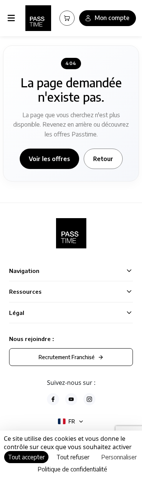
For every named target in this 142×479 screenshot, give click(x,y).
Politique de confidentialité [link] (72, 469)
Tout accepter (26, 457)
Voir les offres (49, 159)
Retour (103, 159)
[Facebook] (53, 399)
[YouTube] (71, 399)
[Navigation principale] (12, 18)
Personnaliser (119, 457)
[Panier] (67, 18)
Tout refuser (72, 457)
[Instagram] (89, 399)
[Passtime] (38, 18)
